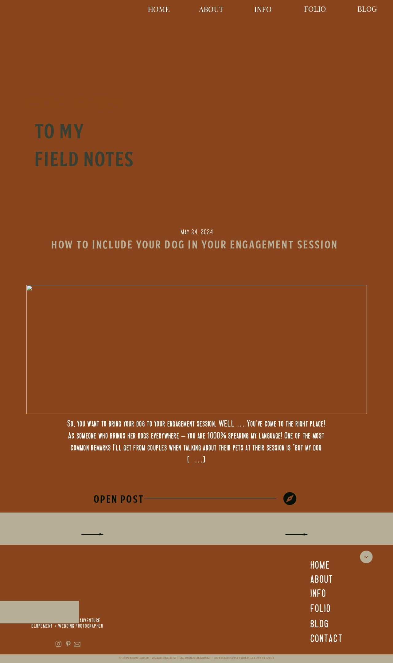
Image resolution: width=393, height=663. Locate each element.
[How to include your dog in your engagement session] (289, 498)
